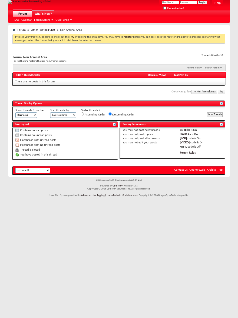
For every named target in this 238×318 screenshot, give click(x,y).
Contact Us (181, 169)
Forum (22, 13)
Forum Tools (193, 68)
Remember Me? (175, 8)
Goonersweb (197, 169)
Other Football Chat (43, 29)
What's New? (43, 13)
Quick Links (62, 19)
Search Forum (212, 68)
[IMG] (183, 138)
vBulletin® (118, 186)
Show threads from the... (30, 110)
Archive (211, 169)
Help (218, 3)
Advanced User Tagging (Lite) (95, 195)
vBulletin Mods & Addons (125, 195)
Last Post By (181, 75)
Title (18, 75)
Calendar (26, 19)
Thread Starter (32, 75)
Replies (152, 75)
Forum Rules (188, 152)
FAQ (16, 19)
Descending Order (123, 114)
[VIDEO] (185, 142)
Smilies (184, 134)
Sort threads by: (60, 110)
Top (221, 92)
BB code (185, 130)
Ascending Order (95, 114)
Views (162, 75)
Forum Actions (42, 19)
